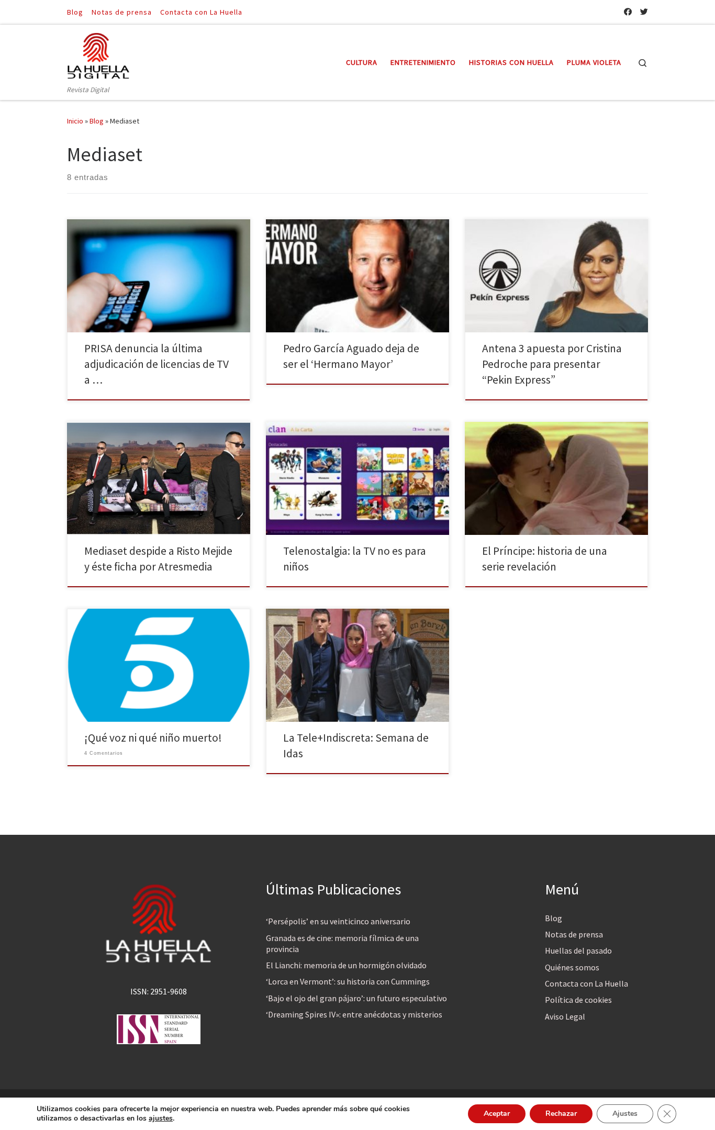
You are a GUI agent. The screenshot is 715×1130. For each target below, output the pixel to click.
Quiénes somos (572, 967)
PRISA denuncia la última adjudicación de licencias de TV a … (156, 364)
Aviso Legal (565, 1016)
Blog (97, 121)
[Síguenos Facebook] (628, 12)
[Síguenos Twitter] (644, 12)
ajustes (161, 1118)
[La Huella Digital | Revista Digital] (98, 54)
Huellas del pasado (578, 950)
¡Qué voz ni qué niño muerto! (153, 738)
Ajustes (625, 1113)
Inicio (75, 121)
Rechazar (561, 1113)
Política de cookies (578, 999)
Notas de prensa (574, 934)
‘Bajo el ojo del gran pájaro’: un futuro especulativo (356, 998)
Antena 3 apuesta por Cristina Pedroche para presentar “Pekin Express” (552, 364)
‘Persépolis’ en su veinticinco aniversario (338, 921)
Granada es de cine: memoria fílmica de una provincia (342, 943)
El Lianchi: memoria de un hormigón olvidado (346, 965)
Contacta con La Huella (586, 983)
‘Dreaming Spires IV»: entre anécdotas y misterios (354, 1014)
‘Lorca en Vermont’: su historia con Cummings (348, 981)
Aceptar (497, 1113)
